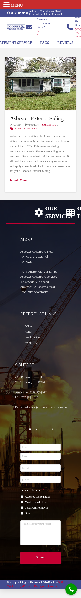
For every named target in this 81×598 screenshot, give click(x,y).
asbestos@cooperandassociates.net (46, 407)
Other (28, 513)
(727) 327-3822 (78, 33)
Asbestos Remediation (37, 496)
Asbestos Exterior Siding (36, 118)
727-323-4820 (30, 397)
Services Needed (32, 490)
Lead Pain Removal (36, 507)
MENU (17, 5)
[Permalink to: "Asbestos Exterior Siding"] (40, 83)
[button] (7, 4)
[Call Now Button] (71, 589)
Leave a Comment (25, 128)
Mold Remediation (36, 502)
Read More (19, 180)
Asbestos (49, 124)
